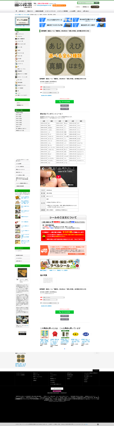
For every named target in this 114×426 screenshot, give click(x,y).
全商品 (17, 31)
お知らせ (68, 378)
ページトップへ (96, 370)
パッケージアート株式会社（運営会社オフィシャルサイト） (91, 374)
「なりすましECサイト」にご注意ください (22, 160)
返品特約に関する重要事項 (46, 95)
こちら (27, 325)
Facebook (85, 381)
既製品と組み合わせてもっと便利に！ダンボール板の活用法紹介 (22, 179)
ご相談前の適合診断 (20, 186)
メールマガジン (19, 258)
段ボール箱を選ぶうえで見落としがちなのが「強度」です (25, 202)
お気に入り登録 (65, 108)
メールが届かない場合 (20, 175)
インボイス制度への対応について (55, 384)
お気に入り (35, 378)
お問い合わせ (64, 105)
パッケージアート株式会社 (44, 398)
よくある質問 (18, 163)
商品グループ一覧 (36, 374)
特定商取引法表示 (19, 255)
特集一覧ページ (19, 172)
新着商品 (34, 380)
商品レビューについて (20, 169)
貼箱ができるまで (24, 216)
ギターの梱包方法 (24, 221)
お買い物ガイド (19, 261)
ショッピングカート (53, 374)
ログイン (78, 6)
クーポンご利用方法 (20, 166)
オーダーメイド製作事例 (20, 374)
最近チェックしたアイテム (37, 376)
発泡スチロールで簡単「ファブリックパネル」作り (25, 242)
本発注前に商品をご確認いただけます (22, 25)
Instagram (85, 379)
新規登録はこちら (86, 6)
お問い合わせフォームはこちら (84, 398)
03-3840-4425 (75, 398)
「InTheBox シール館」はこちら (63, 400)
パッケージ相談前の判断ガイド (22, 183)
